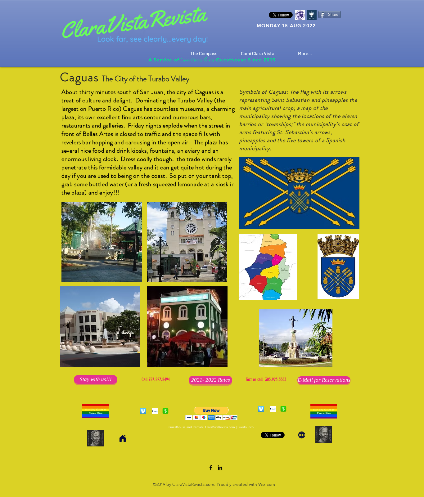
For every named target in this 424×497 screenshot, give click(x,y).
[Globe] (301, 435)
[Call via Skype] (155, 468)
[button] (211, 413)
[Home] (122, 438)
